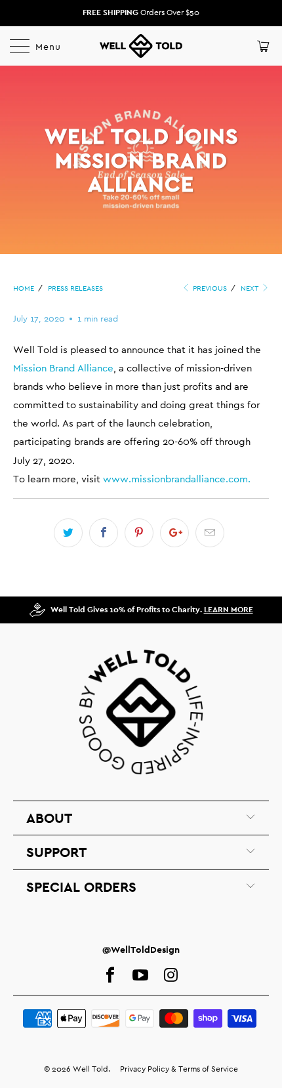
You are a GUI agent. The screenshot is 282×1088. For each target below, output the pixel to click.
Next (250, 288)
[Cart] (262, 46)
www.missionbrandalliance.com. (177, 478)
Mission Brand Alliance (63, 368)
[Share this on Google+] (174, 532)
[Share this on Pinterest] (139, 532)
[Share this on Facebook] (103, 532)
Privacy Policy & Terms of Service (179, 1069)
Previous (209, 288)
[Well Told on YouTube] (140, 975)
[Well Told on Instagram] (170, 975)
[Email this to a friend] (209, 532)
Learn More (228, 609)
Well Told (90, 1069)
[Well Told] (141, 46)
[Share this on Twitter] (68, 532)
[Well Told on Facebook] (110, 975)
